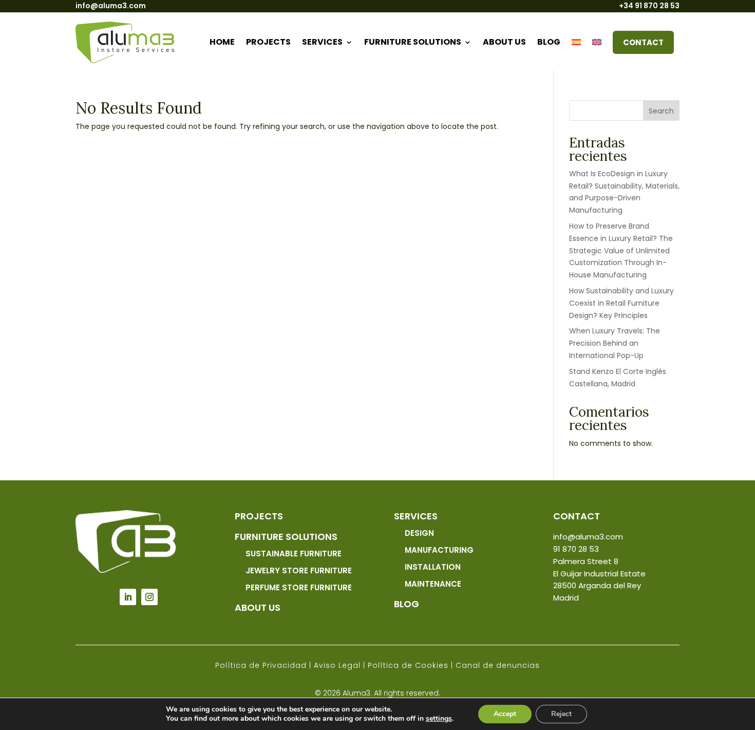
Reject (561, 714)
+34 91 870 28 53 (649, 6)
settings (439, 718)
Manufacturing (439, 550)
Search (661, 111)
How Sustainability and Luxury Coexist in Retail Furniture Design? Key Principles (621, 303)
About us (504, 42)
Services (322, 42)
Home (222, 42)
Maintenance (433, 583)
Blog (548, 42)
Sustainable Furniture (294, 553)
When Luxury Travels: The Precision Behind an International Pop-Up (614, 343)
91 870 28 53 (576, 549)
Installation (433, 566)
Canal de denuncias (498, 665)
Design (419, 533)
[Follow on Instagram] (149, 597)
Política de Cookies (408, 665)
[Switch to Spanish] (576, 42)
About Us (257, 607)
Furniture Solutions (412, 42)
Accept (505, 714)
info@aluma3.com (111, 6)
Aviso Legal (337, 665)
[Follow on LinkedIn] (128, 597)
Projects (268, 42)
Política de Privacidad (261, 665)
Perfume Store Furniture (299, 587)
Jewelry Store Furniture (299, 570)
